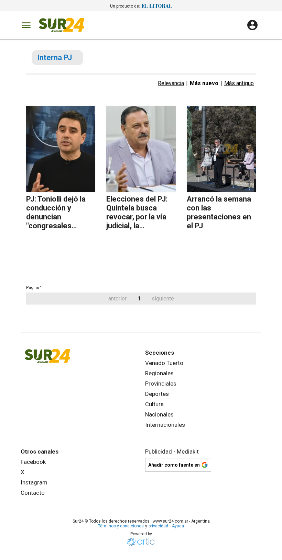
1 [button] (139, 298)
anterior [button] (117, 298)
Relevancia (171, 83)
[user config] (252, 25)
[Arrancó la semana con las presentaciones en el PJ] (221, 149)
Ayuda (178, 526)
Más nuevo (204, 83)
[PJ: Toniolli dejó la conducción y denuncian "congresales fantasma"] (60, 149)
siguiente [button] (163, 298)
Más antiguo (239, 83)
